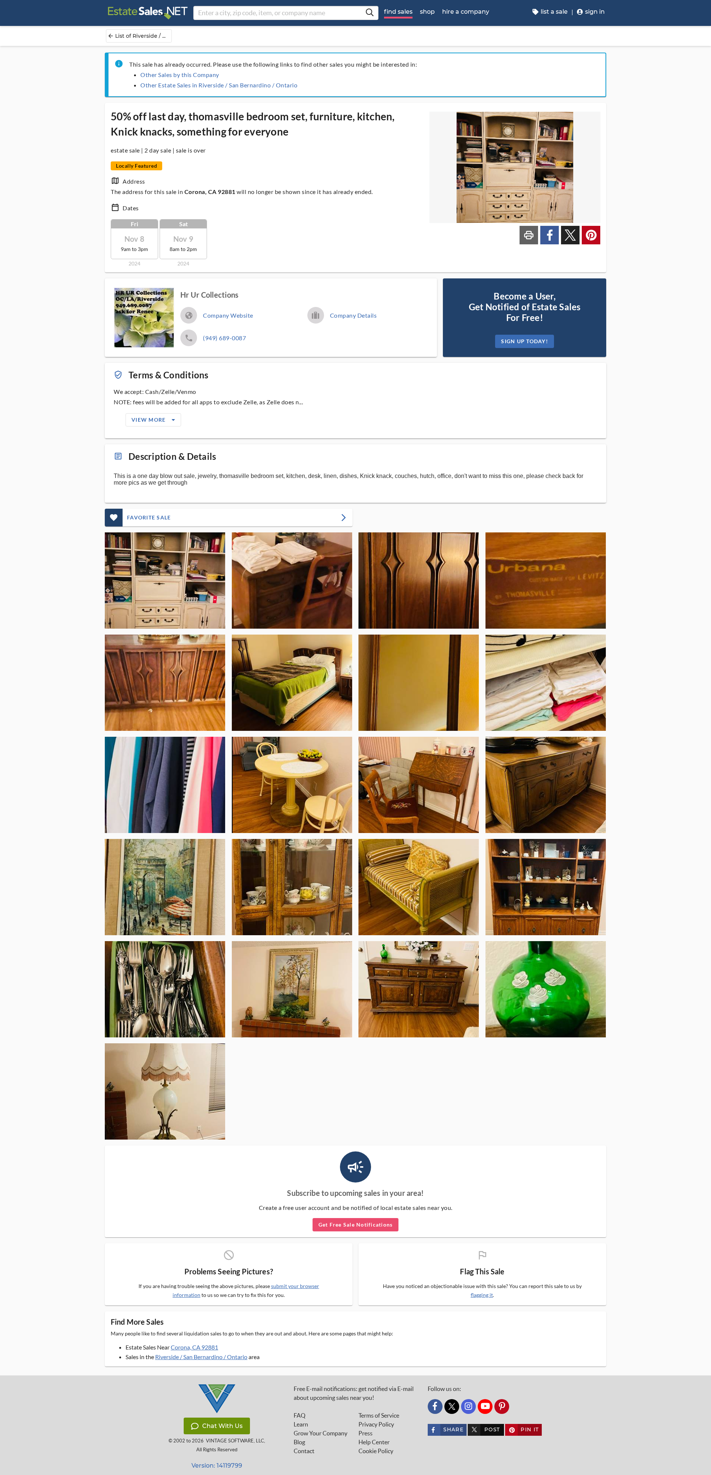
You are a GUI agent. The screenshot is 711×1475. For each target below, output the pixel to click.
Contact (304, 1451)
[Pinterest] (501, 1406)
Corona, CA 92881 (194, 1347)
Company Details (353, 315)
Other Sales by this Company (179, 74)
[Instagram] (468, 1406)
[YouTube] (485, 1406)
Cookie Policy (375, 1451)
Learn (301, 1424)
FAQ (300, 1415)
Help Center (374, 1442)
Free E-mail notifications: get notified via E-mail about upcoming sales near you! (354, 1393)
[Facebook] (435, 1406)
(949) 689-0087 (224, 337)
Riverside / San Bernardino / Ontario (201, 1356)
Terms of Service (378, 1415)
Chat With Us (222, 1425)
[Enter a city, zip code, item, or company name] (369, 13)
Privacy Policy (376, 1424)
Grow (320, 1433)
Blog (299, 1442)
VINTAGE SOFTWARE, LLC (235, 1441)
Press (365, 1433)
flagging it (482, 1295)
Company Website (228, 315)
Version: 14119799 (216, 1465)
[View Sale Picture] (165, 580)
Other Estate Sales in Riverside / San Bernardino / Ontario (218, 84)
